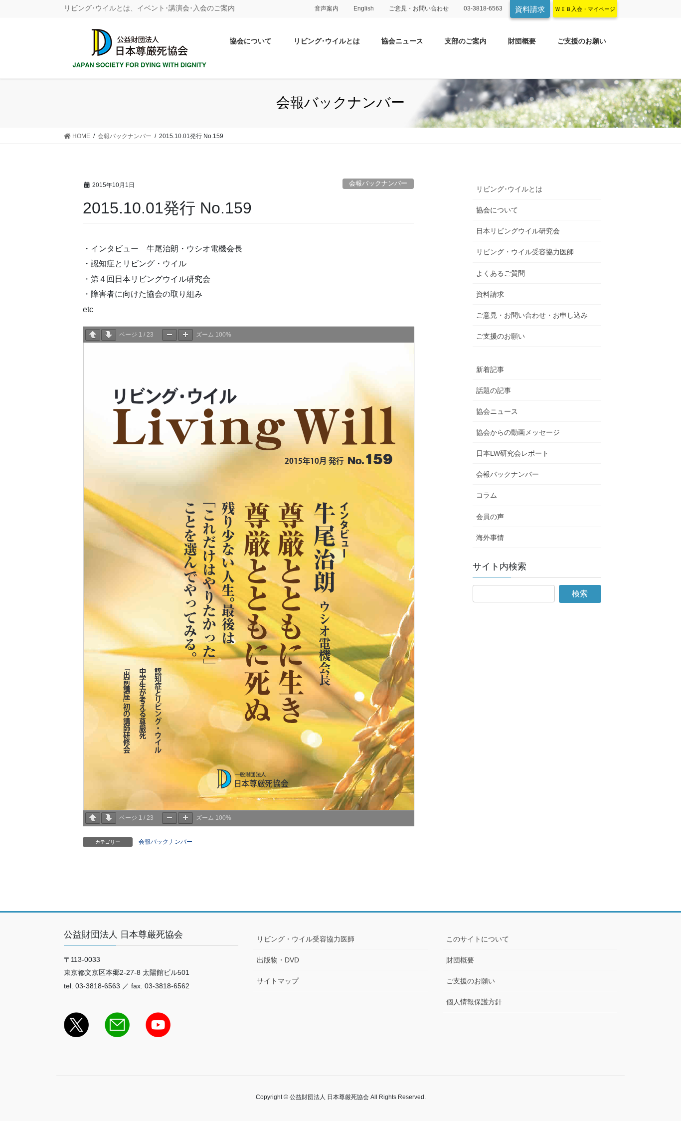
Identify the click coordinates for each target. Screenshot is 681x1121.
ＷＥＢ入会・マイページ (585, 9)
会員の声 (490, 517)
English (363, 8)
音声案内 (327, 8)
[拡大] (185, 335)
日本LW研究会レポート (512, 453)
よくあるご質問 (500, 273)
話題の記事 (493, 390)
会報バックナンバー (378, 183)
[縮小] (169, 335)
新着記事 (490, 370)
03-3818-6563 (483, 8)
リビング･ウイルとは (509, 189)
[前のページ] (92, 335)
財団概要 (460, 960)
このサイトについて (477, 939)
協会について (497, 210)
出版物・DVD (278, 960)
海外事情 (490, 538)
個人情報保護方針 (474, 1002)
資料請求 (530, 9)
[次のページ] (108, 335)
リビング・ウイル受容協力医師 (525, 252)
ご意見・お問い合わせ (419, 8)
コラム (486, 495)
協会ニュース (497, 411)
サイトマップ (278, 981)
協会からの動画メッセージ (518, 432)
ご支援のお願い (500, 336)
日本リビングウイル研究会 (518, 231)
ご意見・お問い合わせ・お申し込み (532, 315)
